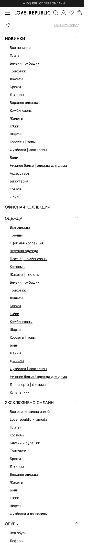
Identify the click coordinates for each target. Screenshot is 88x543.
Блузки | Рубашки (24, 282)
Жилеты (16, 298)
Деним (15, 353)
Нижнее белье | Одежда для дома (38, 377)
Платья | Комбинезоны (28, 259)
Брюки (15, 306)
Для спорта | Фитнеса (28, 384)
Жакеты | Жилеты (25, 274)
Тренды (16, 235)
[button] (42, 25)
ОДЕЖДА (13, 218)
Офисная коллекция (27, 243)
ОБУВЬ (11, 523)
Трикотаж (18, 71)
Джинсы (17, 361)
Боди (14, 345)
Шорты (15, 329)
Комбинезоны (21, 322)
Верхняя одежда (24, 251)
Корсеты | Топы (23, 337)
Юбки (14, 314)
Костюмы (17, 267)
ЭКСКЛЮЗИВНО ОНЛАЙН (29, 402)
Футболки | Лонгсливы (28, 369)
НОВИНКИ (15, 38)
